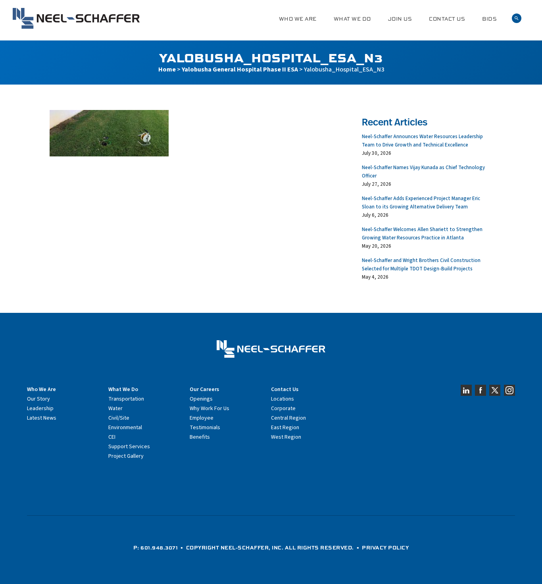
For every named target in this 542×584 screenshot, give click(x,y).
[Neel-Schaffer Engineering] (76, 18)
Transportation (126, 399)
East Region (285, 428)
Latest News (41, 418)
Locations (282, 399)
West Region (286, 437)
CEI (111, 437)
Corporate (283, 408)
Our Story (38, 399)
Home (167, 69)
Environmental (125, 428)
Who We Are (298, 18)
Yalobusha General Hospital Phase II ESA (240, 69)
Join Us (400, 18)
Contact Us (447, 18)
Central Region (288, 418)
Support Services (129, 447)
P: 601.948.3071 (155, 547)
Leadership (40, 408)
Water (115, 408)
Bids (489, 18)
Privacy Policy (385, 547)
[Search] (516, 18)
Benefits (200, 437)
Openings (201, 399)
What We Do (352, 18)
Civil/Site (118, 418)
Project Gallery (126, 456)
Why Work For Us (209, 408)
